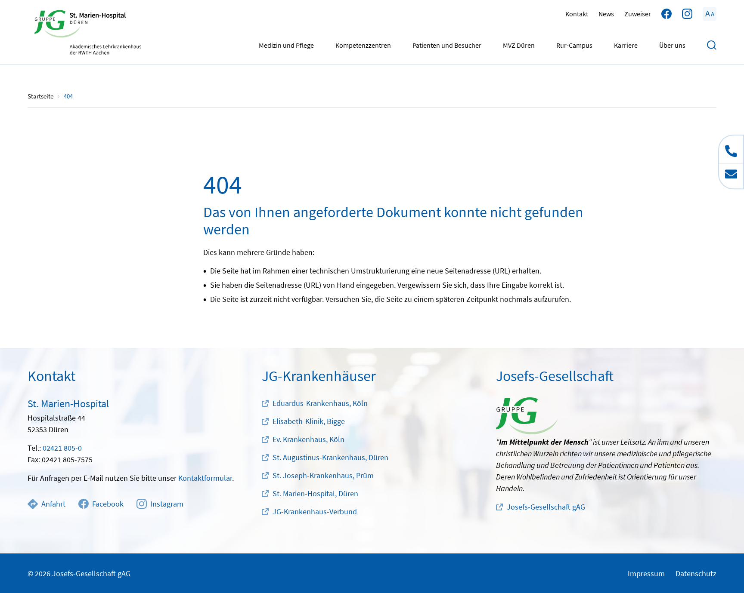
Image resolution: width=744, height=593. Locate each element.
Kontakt (576, 13)
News (606, 13)
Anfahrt (53, 504)
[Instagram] (687, 14)
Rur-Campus (574, 45)
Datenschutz (696, 573)
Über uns (672, 45)
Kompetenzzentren (363, 45)
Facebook (108, 504)
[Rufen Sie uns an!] (731, 149)
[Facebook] (666, 14)
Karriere (626, 45)
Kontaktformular (205, 478)
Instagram (166, 504)
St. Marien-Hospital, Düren (315, 493)
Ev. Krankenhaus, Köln (308, 439)
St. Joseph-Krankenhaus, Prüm (323, 475)
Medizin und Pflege (286, 45)
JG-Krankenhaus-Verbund (315, 511)
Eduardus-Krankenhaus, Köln (320, 403)
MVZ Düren (519, 45)
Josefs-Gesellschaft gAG (546, 507)
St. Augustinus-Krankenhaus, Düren (330, 457)
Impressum (646, 573)
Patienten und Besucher (446, 45)
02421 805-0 (62, 448)
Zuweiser (637, 13)
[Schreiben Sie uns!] (731, 175)
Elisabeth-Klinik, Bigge (309, 421)
